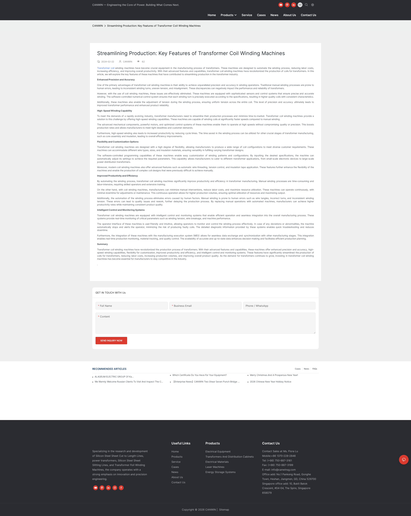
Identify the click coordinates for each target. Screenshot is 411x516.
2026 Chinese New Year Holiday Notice (270, 381)
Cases (298, 369)
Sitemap (223, 509)
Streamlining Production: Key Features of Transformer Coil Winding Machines (154, 25)
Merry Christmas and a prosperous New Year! (274, 375)
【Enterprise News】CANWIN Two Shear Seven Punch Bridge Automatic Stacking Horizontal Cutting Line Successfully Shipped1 (206, 381)
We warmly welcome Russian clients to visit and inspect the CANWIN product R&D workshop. (129, 381)
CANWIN (97, 25)
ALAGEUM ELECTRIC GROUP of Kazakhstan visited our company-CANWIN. (114, 376)
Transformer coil (105, 68)
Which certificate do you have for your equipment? (199, 375)
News (306, 369)
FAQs (314, 369)
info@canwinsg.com (283, 469)
